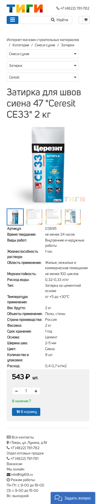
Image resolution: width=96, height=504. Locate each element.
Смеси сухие (45, 45)
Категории (21, 45)
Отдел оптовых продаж (25, 453)
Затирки (67, 45)
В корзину (29, 412)
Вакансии (14, 464)
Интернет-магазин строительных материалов (43, 40)
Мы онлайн (15, 469)
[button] (73, 498)
